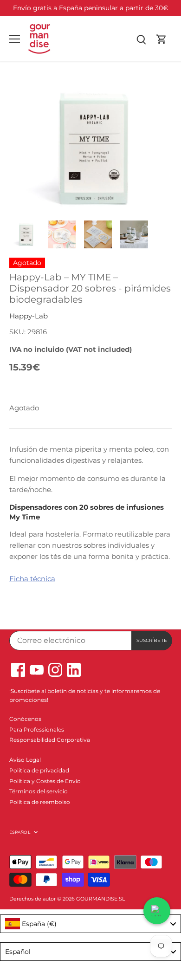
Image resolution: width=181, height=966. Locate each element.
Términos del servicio (38, 791)
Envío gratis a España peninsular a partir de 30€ (90, 8)
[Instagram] (55, 670)
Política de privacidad (39, 770)
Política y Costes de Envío (45, 781)
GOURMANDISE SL (100, 899)
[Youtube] (37, 670)
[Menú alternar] (14, 39)
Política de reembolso (39, 801)
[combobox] (90, 923)
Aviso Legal (25, 759)
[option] (25, 234)
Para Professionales (36, 729)
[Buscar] (141, 39)
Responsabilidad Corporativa (49, 739)
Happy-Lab (28, 315)
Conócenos (25, 718)
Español (19, 832)
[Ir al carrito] (161, 39)
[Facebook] (18, 670)
